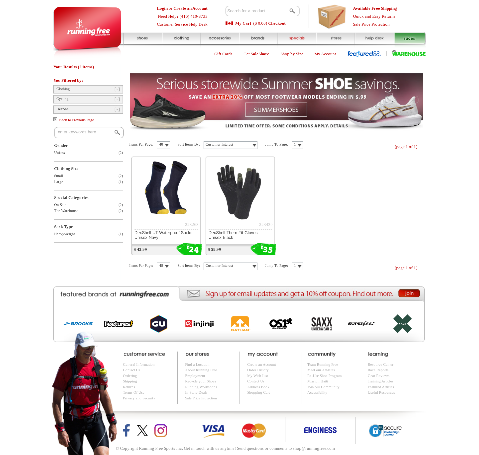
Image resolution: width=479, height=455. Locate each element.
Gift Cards (223, 54)
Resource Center (380, 364)
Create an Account (261, 364)
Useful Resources (381, 392)
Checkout (277, 23)
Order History (258, 370)
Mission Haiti (317, 381)
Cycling (62, 99)
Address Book (258, 387)
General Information (139, 364)
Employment (195, 376)
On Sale (60, 205)
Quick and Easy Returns (374, 16)
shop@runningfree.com (314, 448)
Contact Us (131, 370)
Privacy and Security (139, 398)
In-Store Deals (196, 392)
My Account (325, 54)
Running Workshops (201, 387)
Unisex (59, 153)
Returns (129, 387)
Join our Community (323, 387)
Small (58, 176)
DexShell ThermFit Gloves (233, 235)
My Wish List (257, 376)
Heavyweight (64, 234)
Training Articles (380, 381)
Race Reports (378, 370)
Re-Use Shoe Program (324, 376)
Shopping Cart (258, 392)
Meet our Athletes (321, 370)
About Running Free (201, 370)
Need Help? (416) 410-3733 (183, 16)
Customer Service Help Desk (182, 24)
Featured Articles (381, 387)
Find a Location (197, 364)
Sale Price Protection (371, 24)
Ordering (130, 376)
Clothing (63, 89)
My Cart (243, 23)
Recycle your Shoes (200, 381)
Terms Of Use (133, 392)
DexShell (63, 109)
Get (256, 54)
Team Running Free (322, 364)
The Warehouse (66, 211)
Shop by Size (291, 54)
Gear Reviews (378, 376)
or (182, 8)
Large (58, 182)
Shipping (130, 381)
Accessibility (317, 392)
